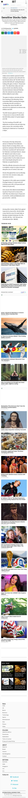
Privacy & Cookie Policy (8, 741)
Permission (5, 734)
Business (4, 712)
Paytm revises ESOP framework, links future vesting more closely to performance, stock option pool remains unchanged (13, 286)
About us (4, 747)
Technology (5, 715)
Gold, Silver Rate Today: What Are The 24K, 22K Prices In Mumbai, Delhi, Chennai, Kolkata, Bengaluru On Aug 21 (20, 688)
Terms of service (6, 739)
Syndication (5, 736)
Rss (15, 788)
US (3, 708)
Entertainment (6, 719)
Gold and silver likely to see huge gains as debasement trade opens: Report (13, 264)
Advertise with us (6, 732)
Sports (4, 717)
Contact (4, 756)
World (4, 710)
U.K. (3, 768)
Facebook (15, 777)
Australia (4, 761)
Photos (4, 724)
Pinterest (15, 784)
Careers (4, 751)
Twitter (15, 780)
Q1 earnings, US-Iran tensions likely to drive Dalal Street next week (13, 243)
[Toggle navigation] (2, 2)
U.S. (3, 771)
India (3, 705)
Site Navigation (6, 753)
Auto (3, 721)
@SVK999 (16, 28)
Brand (4, 749)
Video (3, 726)
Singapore (5, 766)
